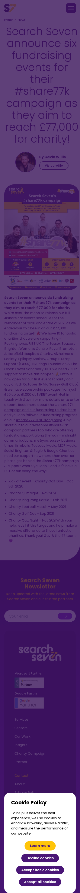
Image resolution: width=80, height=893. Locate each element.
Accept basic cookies (40, 869)
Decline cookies (40, 858)
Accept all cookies (40, 881)
